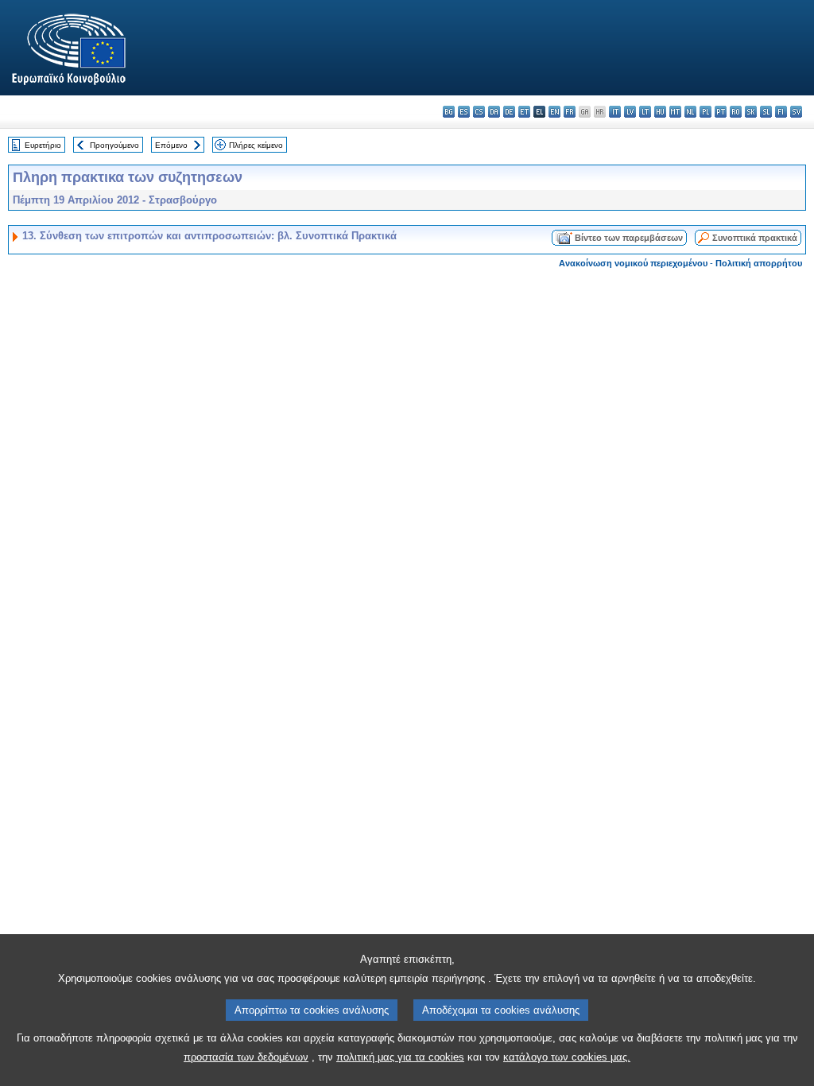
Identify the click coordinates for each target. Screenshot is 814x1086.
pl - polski (705, 112)
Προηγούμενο (114, 145)
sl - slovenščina (766, 112)
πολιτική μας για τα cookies (400, 1057)
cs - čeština (479, 112)
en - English (554, 112)
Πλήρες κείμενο (256, 145)
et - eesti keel (524, 112)
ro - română (736, 112)
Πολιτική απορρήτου (758, 263)
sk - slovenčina (751, 112)
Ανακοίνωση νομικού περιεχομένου (633, 263)
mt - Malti (675, 112)
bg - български (449, 112)
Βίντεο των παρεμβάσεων (629, 237)
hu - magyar (660, 112)
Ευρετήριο (43, 145)
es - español (464, 112)
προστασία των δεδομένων (246, 1057)
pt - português (721, 112)
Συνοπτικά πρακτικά (754, 237)
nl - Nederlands (690, 112)
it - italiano (615, 112)
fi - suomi (781, 112)
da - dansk (494, 112)
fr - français (570, 112)
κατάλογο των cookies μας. (566, 1057)
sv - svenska (796, 112)
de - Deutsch (509, 112)
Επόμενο (171, 145)
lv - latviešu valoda (630, 112)
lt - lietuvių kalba (645, 112)
